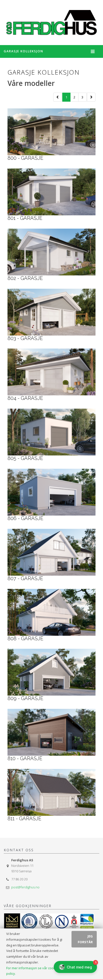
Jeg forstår (85, 939)
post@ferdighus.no (25, 887)
